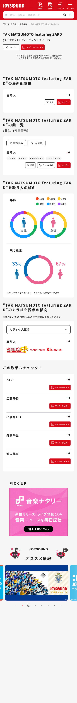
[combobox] (36, 143)
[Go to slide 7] (54, 605)
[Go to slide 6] (48, 605)
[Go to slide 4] (35, 605)
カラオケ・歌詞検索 (19, 24)
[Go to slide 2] (22, 605)
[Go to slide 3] (28, 605)
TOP (4, 24)
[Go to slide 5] (41, 605)
